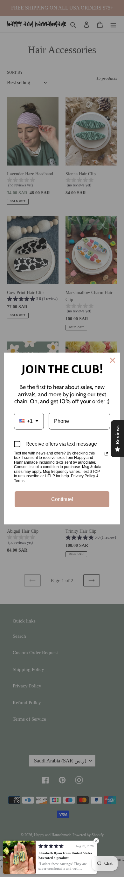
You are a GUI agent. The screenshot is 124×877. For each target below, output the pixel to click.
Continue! (62, 499)
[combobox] (29, 421)
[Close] (112, 360)
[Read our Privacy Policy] (106, 454)
